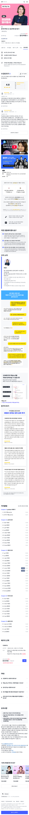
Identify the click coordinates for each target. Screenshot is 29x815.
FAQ (12, 750)
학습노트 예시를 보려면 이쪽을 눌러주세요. (10, 402)
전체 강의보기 (15, 786)
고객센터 (14, 752)
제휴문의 (22, 801)
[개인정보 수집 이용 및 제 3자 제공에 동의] (17, 745)
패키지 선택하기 (14, 812)
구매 (24, 660)
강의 (2, 1)
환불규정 (17, 801)
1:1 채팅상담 (6, 794)
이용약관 (2, 801)
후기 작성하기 (24, 73)
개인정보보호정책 (8, 801)
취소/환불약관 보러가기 (7, 743)
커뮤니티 (5, 1)
